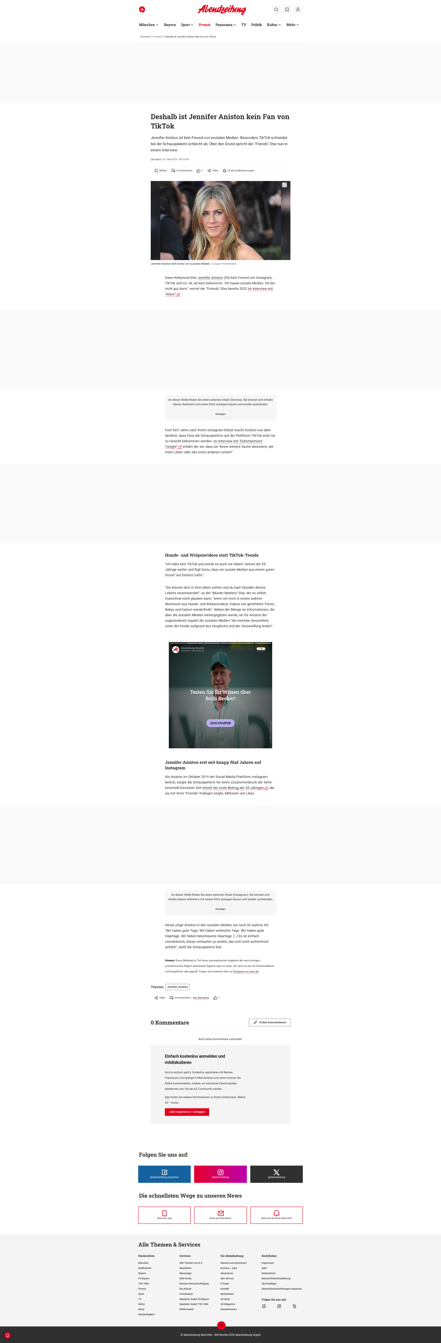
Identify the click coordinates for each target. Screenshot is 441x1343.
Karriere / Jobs (228, 1268)
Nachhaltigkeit (146, 1314)
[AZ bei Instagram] (279, 1306)
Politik (256, 24)
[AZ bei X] (294, 1306)
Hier (167, 1097)
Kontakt (224, 1288)
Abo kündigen (269, 1283)
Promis (205, 24)
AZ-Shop (225, 1299)
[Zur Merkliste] (287, 10)
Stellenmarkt (187, 1309)
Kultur (272, 24)
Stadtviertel (144, 1268)
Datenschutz (268, 1273)
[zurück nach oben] (221, 1327)
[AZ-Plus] (142, 9)
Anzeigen (220, 414)
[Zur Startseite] (222, 14)
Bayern (170, 24)
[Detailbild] (284, 185)
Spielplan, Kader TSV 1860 (194, 1304)
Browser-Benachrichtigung (194, 1283)
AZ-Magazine (227, 1304)
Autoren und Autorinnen (233, 1263)
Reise (141, 1309)
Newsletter (186, 1268)
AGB (264, 1268)
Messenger (186, 1273)
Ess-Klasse (186, 1288)
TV (243, 24)
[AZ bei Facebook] (264, 1306)
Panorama (224, 24)
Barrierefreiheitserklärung (276, 1278)
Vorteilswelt (186, 1294)
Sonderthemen (228, 1309)
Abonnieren (226, 1273)
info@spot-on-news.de (246, 971)
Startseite (145, 36)
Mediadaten (227, 1294)
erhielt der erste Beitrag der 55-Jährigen (233, 788)
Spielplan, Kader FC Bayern (194, 1299)
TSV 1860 (143, 1283)
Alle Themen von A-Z (191, 1263)
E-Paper (224, 1283)
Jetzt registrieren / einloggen (187, 1111)
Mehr (291, 24)
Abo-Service (227, 1278)
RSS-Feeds (185, 1278)
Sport (185, 24)
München (147, 24)
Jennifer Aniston (210, 278)
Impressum (268, 1263)
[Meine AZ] (298, 10)
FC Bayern (144, 1278)
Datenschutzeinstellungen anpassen (282, 1288)
